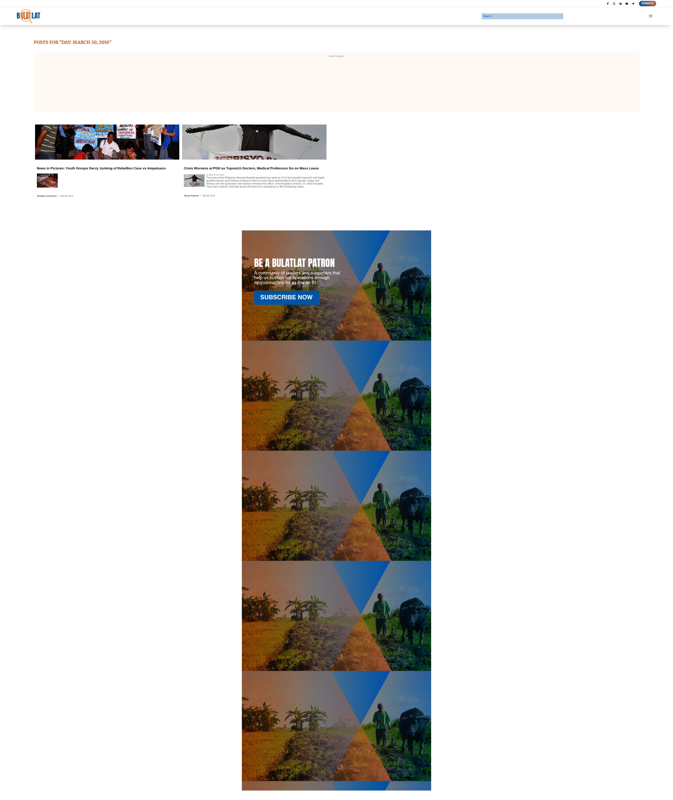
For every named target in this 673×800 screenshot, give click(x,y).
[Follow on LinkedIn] (620, 3)
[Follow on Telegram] (633, 3)
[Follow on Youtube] (626, 3)
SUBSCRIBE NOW (286, 298)
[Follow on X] (614, 3)
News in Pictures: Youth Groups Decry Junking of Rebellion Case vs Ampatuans (107, 162)
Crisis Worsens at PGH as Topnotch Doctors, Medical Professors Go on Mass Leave (254, 162)
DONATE (648, 3)
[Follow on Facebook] (607, 3)
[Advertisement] (336, 84)
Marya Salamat (191, 196)
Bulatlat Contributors (47, 196)
